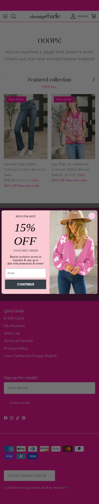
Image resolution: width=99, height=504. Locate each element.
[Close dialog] (92, 216)
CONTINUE (25, 284)
